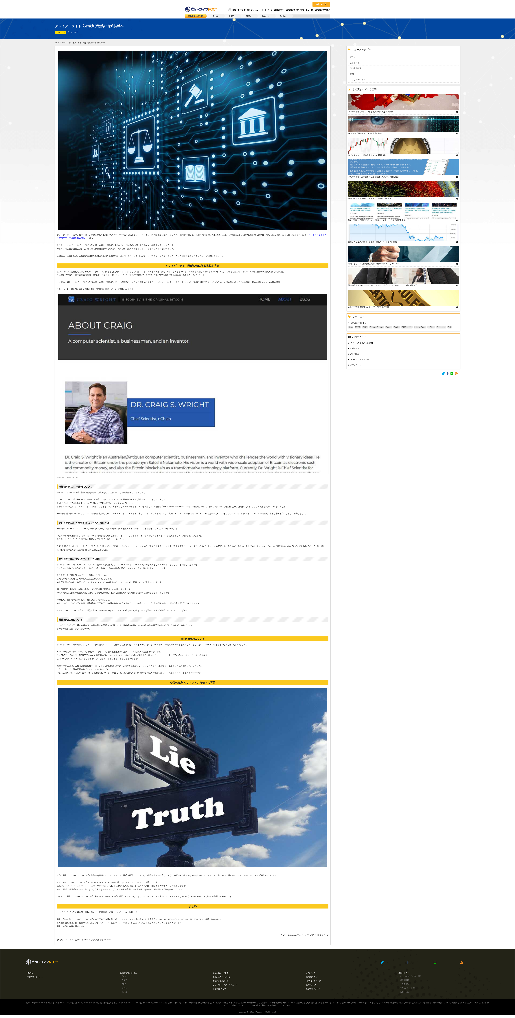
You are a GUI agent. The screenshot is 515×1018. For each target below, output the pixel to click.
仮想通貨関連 (357, 68)
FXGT (231, 16)
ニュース (309, 10)
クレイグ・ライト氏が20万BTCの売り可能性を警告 (82, 940)
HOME (30, 973)
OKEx (248, 16)
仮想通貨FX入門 (292, 10)
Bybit (215, 16)
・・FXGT (122, 980)
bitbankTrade (420, 327)
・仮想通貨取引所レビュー (128, 973)
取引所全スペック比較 (221, 977)
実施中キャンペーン (35, 977)
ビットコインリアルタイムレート (226, 985)
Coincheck (441, 327)
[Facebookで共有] (448, 374)
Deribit (283, 16)
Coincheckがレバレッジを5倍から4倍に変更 (306, 935)
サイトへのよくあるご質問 (361, 343)
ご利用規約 (355, 354)
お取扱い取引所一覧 (221, 981)
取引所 (355, 57)
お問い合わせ (355, 365)
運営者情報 (355, 348)
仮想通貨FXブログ (322, 10)
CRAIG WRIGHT (72, 477)
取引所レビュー (253, 10)
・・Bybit (122, 976)
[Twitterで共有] (444, 374)
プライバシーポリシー (359, 359)
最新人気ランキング (221, 973)
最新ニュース (311, 985)
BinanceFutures (376, 327)
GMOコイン (407, 327)
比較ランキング (239, 10)
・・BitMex (122, 988)
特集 (302, 10)
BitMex (265, 16)
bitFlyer (431, 327)
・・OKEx (122, 984)
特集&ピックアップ (313, 981)
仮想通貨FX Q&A (219, 989)
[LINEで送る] (452, 374)
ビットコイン (357, 63)
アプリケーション (359, 80)
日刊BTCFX (279, 10)
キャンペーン (267, 10)
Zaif (449, 327)
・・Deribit (122, 992)
